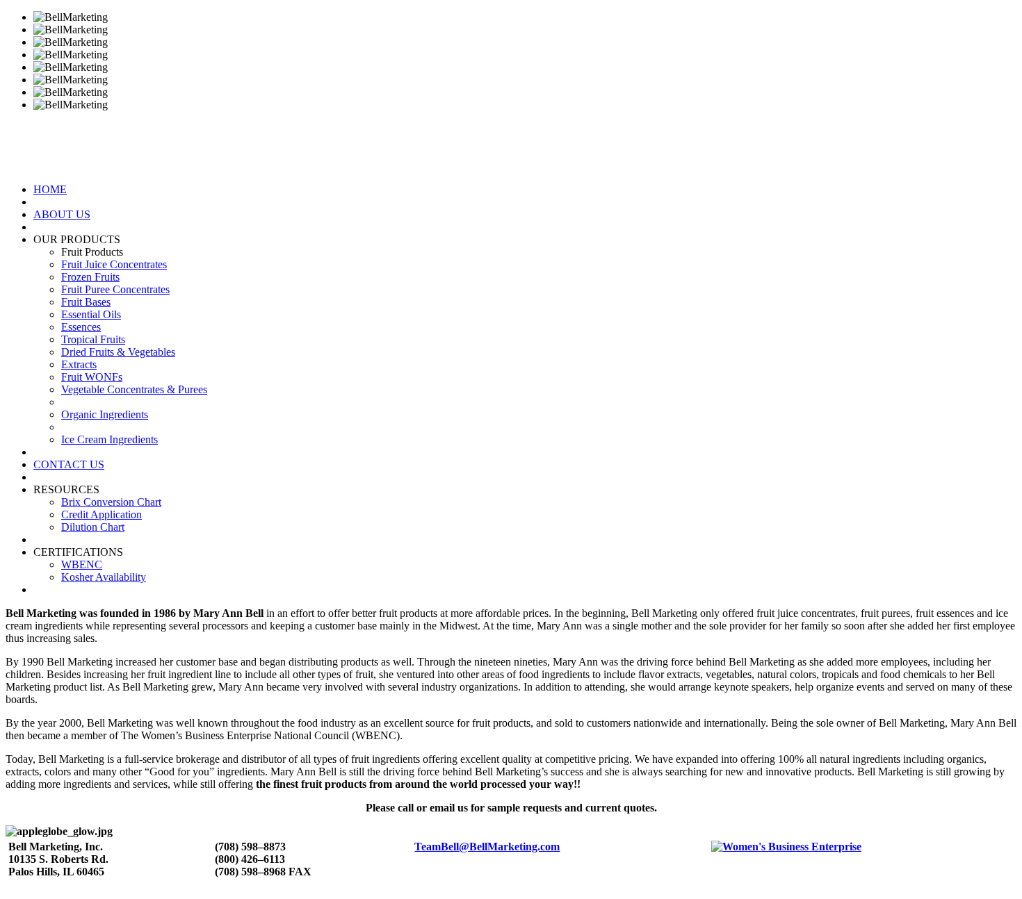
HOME (50, 189)
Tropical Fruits (93, 339)
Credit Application (101, 514)
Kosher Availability (103, 577)
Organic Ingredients (104, 414)
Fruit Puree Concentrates (115, 289)
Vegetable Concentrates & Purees (134, 389)
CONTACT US (68, 464)
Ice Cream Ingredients (109, 439)
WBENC (81, 564)
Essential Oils (91, 314)
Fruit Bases (86, 302)
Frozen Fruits (90, 277)
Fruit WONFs (91, 377)
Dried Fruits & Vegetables (118, 352)
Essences (81, 327)
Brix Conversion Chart (111, 502)
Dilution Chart (92, 527)
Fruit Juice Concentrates (114, 264)
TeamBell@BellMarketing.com (487, 846)
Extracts (79, 364)
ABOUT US (61, 214)
